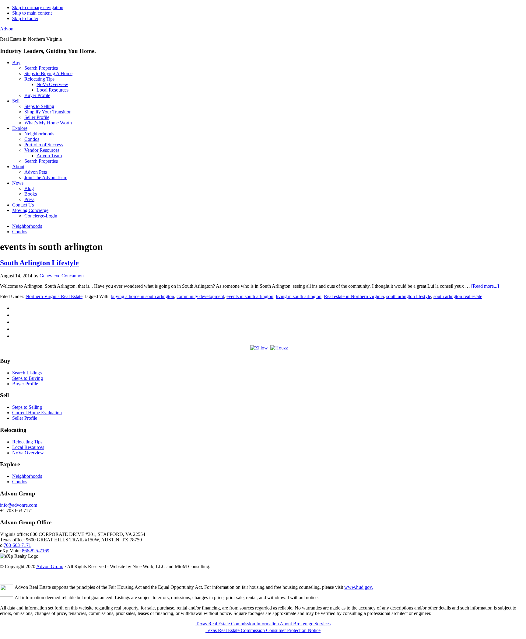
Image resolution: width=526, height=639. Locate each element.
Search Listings (27, 372)
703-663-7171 (17, 545)
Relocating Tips (27, 441)
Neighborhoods (27, 476)
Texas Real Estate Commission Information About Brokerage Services (263, 623)
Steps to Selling (27, 407)
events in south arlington (249, 296)
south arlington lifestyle (408, 296)
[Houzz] (279, 347)
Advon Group (49, 566)
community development (200, 296)
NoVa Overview (28, 452)
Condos (19, 481)
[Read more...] (485, 286)
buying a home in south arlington (142, 296)
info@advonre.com (18, 505)
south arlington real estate (457, 296)
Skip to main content (32, 13)
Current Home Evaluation (37, 412)
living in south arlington (298, 296)
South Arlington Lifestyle (39, 263)
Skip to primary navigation (37, 7)
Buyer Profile (25, 383)
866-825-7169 (35, 550)
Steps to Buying (27, 378)
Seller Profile (24, 418)
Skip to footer (25, 18)
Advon (6, 28)
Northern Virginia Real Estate (54, 296)
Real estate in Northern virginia (354, 296)
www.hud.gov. (358, 587)
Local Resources (28, 447)
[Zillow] (259, 347)
